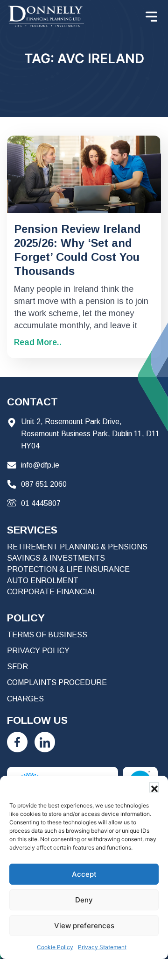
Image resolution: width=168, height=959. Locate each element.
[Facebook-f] (17, 742)
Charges (25, 699)
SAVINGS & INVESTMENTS (56, 558)
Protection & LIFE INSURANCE (68, 569)
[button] (154, 787)
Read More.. (38, 342)
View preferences (84, 925)
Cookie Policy (55, 947)
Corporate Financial (52, 592)
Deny (84, 899)
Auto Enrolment (42, 580)
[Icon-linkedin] (45, 742)
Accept (84, 874)
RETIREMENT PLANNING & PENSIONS (77, 547)
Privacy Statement (102, 947)
